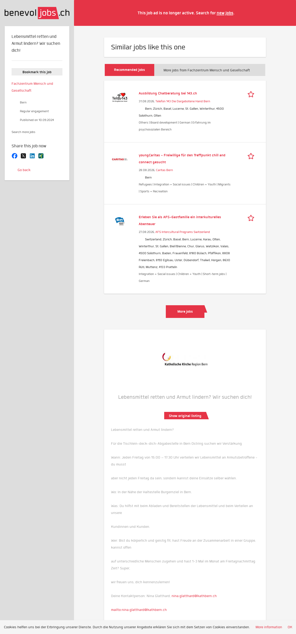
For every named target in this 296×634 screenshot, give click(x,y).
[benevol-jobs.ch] (37, 13)
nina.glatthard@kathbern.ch (194, 596)
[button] (286, 13)
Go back (24, 170)
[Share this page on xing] (41, 155)
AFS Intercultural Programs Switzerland (182, 232)
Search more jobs (23, 132)
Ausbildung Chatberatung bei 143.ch (168, 93)
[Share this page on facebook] (15, 155)
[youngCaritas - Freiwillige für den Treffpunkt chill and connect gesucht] (119, 159)
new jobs (225, 12)
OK (290, 627)
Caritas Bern (164, 170)
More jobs (185, 311)
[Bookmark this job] (252, 93)
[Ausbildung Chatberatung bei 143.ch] (119, 97)
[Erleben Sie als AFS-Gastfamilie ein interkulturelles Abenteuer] (119, 221)
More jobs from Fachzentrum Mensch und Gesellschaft (206, 70)
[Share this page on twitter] (23, 155)
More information (269, 627)
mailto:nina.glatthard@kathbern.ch (139, 610)
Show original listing (185, 416)
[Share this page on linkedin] (32, 155)
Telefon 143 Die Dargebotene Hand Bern (182, 101)
